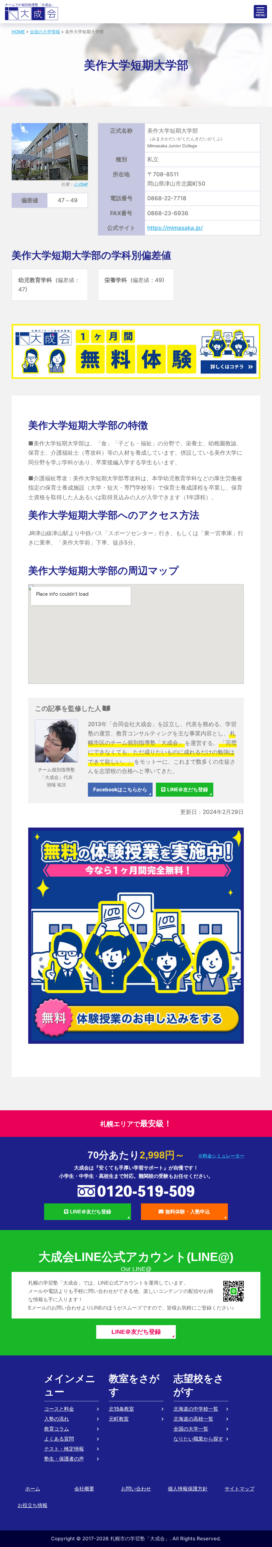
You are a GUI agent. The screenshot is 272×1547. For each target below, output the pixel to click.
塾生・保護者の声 (64, 1459)
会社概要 (84, 1488)
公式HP (81, 184)
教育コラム (56, 1429)
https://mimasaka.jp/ (175, 228)
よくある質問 (59, 1439)
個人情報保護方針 (188, 1488)
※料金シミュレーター (221, 1156)
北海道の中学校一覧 (195, 1409)
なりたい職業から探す (198, 1439)
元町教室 (119, 1419)
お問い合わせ (136, 1488)
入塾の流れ (56, 1419)
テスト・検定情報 (64, 1449)
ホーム (32, 1488)
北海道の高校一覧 (193, 1419)
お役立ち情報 (32, 1505)
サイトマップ (239, 1488)
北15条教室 (121, 1409)
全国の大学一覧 (190, 1429)
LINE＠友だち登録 (187, 789)
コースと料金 (59, 1409)
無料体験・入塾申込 (187, 1211)
